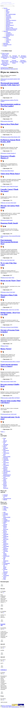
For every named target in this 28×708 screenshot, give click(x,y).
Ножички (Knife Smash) (9, 223)
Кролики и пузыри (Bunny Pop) (23, 61)
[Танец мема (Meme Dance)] (7, 170)
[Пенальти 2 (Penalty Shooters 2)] (8, 153)
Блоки (4, 518)
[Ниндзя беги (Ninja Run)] (7, 121)
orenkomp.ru (4, 669)
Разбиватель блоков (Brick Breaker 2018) (10, 141)
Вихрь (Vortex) (6, 349)
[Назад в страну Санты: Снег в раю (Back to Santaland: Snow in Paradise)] (5, 58)
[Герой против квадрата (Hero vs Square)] (10, 361)
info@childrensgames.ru (14, 706)
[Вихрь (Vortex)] (4, 345)
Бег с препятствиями (6, 516)
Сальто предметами (6, 575)
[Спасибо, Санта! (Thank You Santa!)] (9, 186)
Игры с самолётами (6, 545)
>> (4, 431)
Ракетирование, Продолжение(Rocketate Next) (9, 242)
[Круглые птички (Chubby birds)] (8, 381)
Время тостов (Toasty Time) (11, 280)
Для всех (6, 67)
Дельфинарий (6, 520)
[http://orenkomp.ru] (2, 667)
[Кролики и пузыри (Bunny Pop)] (23, 58)
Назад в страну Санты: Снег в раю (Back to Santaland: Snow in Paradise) (5, 63)
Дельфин (5, 519)
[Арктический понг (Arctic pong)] (8, 414)
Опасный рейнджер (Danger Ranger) (14, 61)
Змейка (5, 522)
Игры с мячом (5, 541)
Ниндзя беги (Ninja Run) (9, 124)
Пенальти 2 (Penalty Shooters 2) (8, 157)
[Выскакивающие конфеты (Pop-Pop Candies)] (11, 101)
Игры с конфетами (5, 536)
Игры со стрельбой (5, 550)
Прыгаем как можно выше (5, 566)
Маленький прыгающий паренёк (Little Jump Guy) (10, 84)
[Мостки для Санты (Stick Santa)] (8, 202)
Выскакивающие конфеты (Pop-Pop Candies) (10, 105)
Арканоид (5, 513)
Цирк (4, 579)
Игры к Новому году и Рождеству (5, 527)
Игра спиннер (5, 524)
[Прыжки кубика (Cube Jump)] (8, 292)
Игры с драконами (5, 533)
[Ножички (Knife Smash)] (7, 220)
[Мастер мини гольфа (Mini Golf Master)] (10, 397)
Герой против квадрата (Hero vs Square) (9, 365)
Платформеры (6, 563)
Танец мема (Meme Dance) (10, 173)
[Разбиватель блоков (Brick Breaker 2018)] (10, 137)
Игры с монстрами (5, 538)
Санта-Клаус (4, 577)
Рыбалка (5, 573)
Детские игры (5, 706)
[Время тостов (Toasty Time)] (7, 277)
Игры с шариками (5, 548)
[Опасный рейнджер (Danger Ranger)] (14, 58)
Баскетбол (5, 514)
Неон (4, 562)
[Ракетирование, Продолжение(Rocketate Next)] (11, 237)
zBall (4, 512)
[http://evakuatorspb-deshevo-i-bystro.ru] (2, 621)
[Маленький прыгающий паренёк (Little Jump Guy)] (11, 80)
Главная (2, 67)
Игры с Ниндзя (5, 531)
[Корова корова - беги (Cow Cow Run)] (10, 309)
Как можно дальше (5, 553)
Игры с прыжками (5, 543)
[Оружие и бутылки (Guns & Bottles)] (9, 327)
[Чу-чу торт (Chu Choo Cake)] (8, 260)
